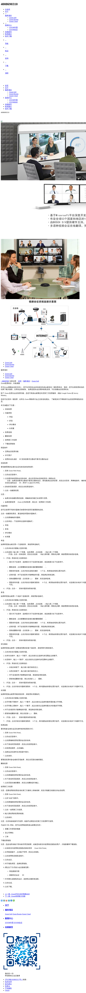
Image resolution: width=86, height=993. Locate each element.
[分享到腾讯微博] (9, 900)
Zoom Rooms (13, 19)
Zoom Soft (12, 18)
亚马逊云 (8, 984)
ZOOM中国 (13, 27)
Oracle (7, 990)
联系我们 (8, 34)
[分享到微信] (14, 900)
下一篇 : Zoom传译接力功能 (15, 896)
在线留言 (8, 32)
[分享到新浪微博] (6, 900)
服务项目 (8, 15)
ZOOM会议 (13, 29)
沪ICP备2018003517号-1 (14, 979)
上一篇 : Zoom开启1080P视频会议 (17, 894)
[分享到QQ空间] (4, 900)
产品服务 (8, 988)
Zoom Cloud (13, 21)
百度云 (7, 986)
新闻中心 (8, 25)
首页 (20, 381)
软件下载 (8, 36)
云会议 (7, 9)
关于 (6, 11)
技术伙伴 (8, 982)
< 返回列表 (5, 381)
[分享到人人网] (11, 900)
